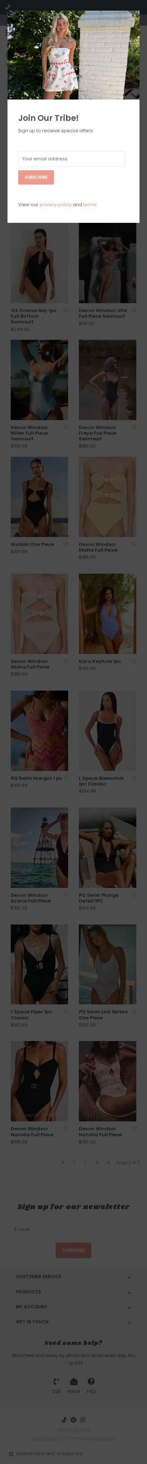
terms (90, 204)
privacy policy (56, 204)
